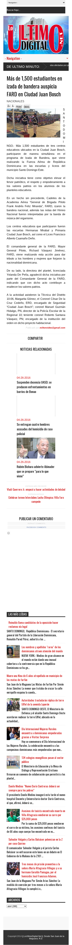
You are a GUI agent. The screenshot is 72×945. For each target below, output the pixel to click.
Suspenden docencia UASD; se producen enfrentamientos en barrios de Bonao (34, 387)
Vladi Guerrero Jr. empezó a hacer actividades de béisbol (36, 489)
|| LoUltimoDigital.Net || (32, 936)
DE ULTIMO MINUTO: (23, 66)
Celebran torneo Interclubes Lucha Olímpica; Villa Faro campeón (36, 499)
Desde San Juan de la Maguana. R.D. (46, 937)
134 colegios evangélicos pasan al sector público (43, 760)
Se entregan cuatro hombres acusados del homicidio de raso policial (35, 429)
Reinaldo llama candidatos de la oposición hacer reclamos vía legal (33, 625)
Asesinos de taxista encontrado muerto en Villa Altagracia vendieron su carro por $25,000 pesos (43, 815)
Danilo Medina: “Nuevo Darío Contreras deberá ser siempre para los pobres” (34, 788)
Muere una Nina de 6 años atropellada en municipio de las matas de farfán (34, 678)
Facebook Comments (36, 527)
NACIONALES (15, 101)
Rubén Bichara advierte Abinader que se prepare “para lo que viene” (35, 471)
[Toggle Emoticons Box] (8, 533)
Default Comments (36, 523)
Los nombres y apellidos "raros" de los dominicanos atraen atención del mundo (42, 649)
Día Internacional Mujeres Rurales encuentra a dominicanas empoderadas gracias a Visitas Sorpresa (42, 733)
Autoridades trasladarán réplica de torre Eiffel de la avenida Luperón (43, 702)
